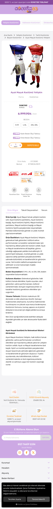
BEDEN (26, 120)
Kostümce (34, 97)
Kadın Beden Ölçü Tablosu (30, 134)
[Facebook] (26, 452)
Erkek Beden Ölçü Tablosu (30, 138)
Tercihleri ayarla (14, 499)
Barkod (19, 164)
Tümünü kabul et (38, 499)
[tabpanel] (26, 65)
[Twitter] (33, 452)
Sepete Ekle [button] (33, 145)
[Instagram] (19, 452)
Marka (21, 97)
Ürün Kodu (21, 161)
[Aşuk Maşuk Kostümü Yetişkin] (26, 65)
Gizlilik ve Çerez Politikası (27, 504)
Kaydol (45, 437)
